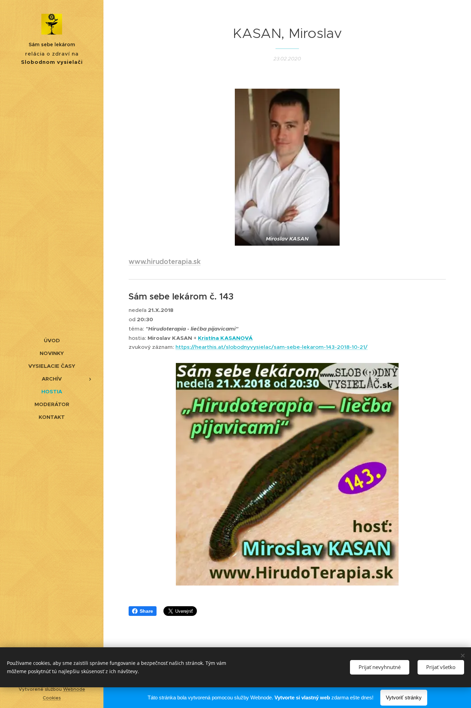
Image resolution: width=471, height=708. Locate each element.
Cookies (52, 698)
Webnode (74, 689)
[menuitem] (51, 340)
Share (146, 611)
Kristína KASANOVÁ (225, 338)
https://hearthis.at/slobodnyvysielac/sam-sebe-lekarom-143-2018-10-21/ (272, 347)
